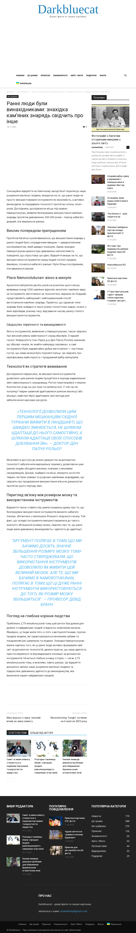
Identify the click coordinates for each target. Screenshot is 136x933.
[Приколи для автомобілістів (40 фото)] (55, 850)
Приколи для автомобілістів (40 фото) (74, 850)
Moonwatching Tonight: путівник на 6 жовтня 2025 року (69, 719)
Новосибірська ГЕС (116, 265)
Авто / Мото (77, 75)
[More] (40, 134)
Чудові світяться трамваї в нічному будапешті (74, 834)
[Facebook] (10, 134)
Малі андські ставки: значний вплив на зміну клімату (23, 719)
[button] (125, 75)
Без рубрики (23, 91)
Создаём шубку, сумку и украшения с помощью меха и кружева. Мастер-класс (118, 182)
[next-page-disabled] (14, 779)
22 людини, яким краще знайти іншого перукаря (117, 201)
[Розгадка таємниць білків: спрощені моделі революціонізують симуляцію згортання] (46, 748)
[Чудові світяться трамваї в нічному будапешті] (55, 834)
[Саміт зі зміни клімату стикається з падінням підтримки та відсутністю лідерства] (19, 748)
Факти (103, 75)
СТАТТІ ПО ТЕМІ (17, 733)
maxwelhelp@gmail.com (73, 911)
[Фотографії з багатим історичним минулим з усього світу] (110, 118)
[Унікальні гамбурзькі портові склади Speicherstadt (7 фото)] (98, 230)
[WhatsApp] (33, 134)
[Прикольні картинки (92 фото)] (98, 281)
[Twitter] (17, 134)
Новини (20, 75)
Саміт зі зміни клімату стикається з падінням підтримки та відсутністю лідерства (18, 766)
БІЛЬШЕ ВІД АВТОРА (41, 733)
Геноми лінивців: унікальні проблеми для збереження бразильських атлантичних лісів (73, 766)
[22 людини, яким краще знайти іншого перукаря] (98, 201)
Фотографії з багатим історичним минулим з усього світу (106, 139)
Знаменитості (60, 75)
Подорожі (91, 75)
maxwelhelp (97, 147)
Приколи (45, 75)
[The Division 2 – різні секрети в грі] (98, 216)
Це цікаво (32, 75)
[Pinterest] (25, 134)
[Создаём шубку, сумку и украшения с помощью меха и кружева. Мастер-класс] (98, 179)
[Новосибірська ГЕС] (98, 267)
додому (10, 91)
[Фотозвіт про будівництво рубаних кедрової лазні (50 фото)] (98, 249)
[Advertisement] (68, 46)
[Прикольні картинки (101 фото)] (55, 821)
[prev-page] (9, 779)
